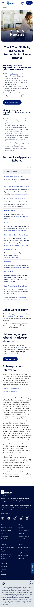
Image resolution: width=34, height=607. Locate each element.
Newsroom (4, 572)
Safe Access (21, 558)
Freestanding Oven (10, 249)
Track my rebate (10, 359)
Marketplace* (14, 74)
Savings (5, 7)
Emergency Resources (24, 547)
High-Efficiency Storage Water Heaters (16, 235)
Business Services (6, 530)
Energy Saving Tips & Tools (7, 550)
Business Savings (6, 554)
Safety (20, 544)
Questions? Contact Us (10, 391)
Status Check (20, 347)
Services (4, 525)
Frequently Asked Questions (11, 388)
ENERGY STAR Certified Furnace (14, 198)
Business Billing (22, 539)
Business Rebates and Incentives (7, 558)
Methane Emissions (23, 556)
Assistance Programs (23, 530)
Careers (3, 569)
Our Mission (4, 566)
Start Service (4, 533)
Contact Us (4, 575)
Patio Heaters (8, 271)
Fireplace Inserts (9, 210)
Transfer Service (5, 539)
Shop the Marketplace (12, 102)
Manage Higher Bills (23, 533)
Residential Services (6, 528)
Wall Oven (7, 261)
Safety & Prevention (23, 550)
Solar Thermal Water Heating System (16, 286)
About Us (4, 563)
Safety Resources (22, 553)
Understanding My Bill (24, 536)
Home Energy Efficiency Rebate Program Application (16, 316)
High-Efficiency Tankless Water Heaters (16, 186)
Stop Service (4, 536)
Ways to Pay (21, 528)
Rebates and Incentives (7, 547)
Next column (30, 168)
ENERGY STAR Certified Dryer (13, 176)
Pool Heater (8, 223)
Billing (20, 525)
